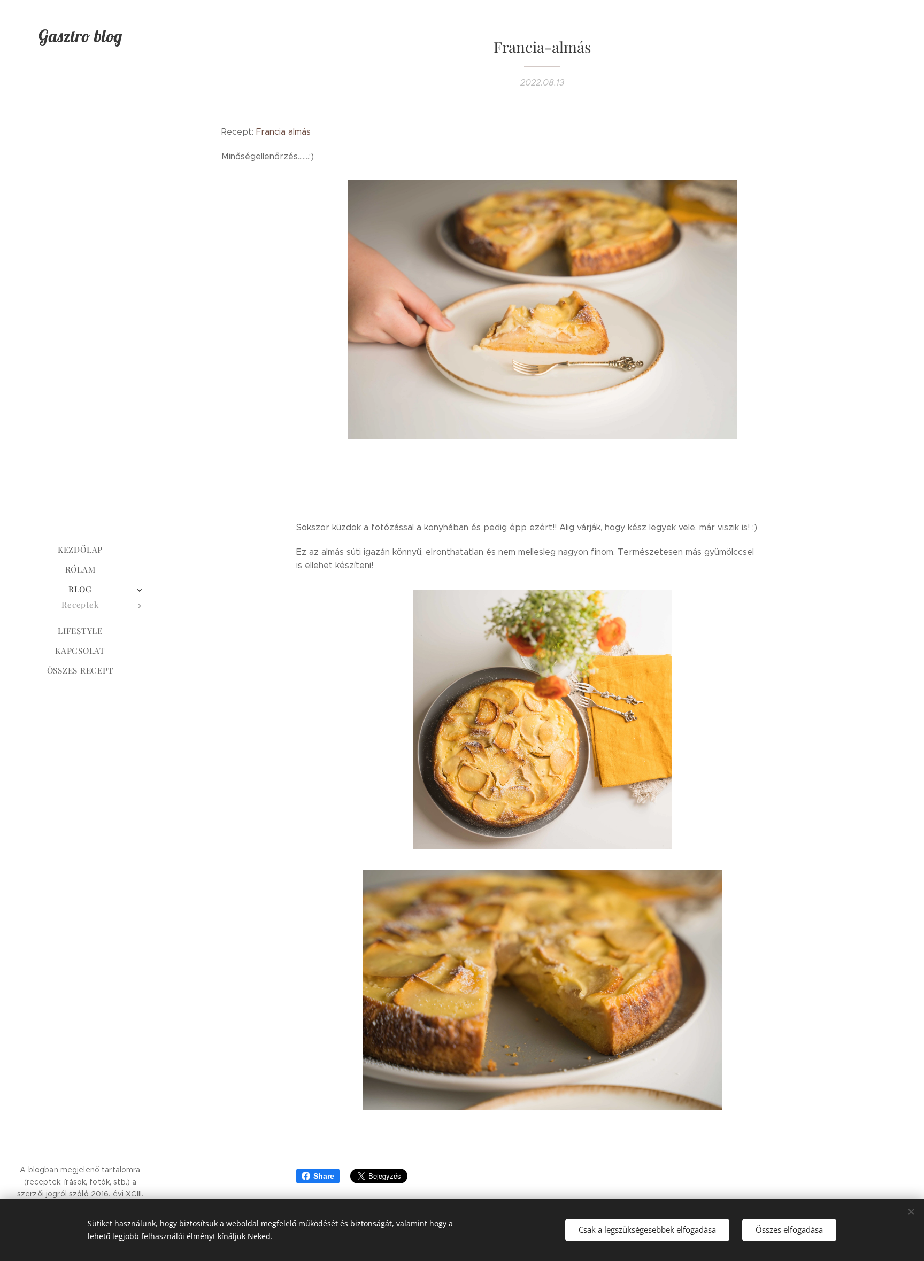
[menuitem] (80, 550)
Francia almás (283, 132)
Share (323, 1176)
